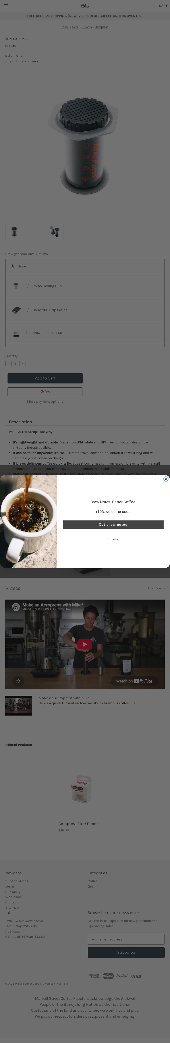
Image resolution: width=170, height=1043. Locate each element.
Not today (113, 539)
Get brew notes (113, 525)
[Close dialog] (166, 479)
